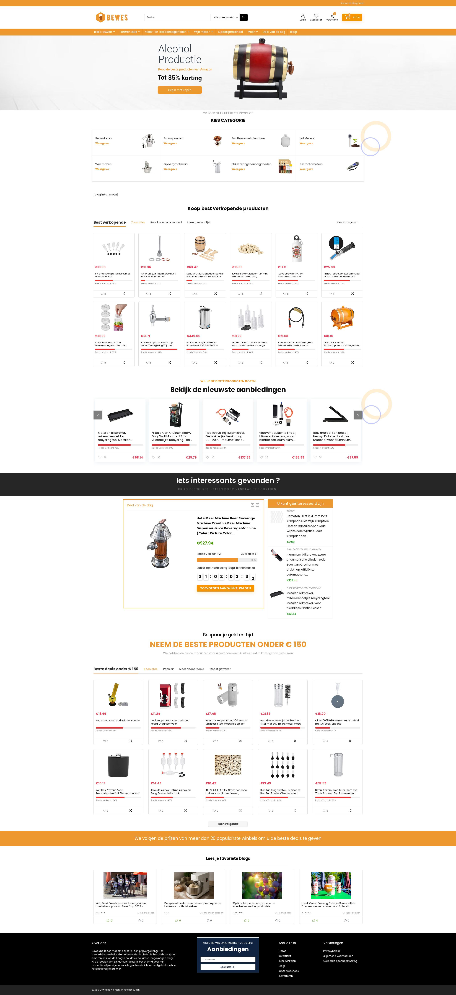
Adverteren (286, 976)
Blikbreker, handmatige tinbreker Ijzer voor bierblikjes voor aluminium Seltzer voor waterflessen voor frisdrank (332, 440)
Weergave (102, 143)
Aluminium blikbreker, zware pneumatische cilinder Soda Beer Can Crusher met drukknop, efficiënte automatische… (306, 565)
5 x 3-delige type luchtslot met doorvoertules (112, 275)
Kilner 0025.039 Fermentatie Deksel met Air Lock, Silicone (337, 722)
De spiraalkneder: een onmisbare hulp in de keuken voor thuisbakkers (192, 904)
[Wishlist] (316, 16)
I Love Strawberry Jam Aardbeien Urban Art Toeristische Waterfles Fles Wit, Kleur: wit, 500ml (295, 278)
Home (282, 951)
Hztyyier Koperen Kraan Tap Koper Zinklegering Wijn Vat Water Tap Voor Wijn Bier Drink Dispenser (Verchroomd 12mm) (159, 347)
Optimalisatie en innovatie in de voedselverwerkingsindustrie (254, 904)
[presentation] (98, 415)
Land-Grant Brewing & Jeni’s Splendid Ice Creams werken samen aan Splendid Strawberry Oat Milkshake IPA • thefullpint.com (328, 908)
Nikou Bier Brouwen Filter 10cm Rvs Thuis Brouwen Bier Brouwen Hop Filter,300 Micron (336, 793)
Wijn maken (202, 32)
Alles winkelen (287, 961)
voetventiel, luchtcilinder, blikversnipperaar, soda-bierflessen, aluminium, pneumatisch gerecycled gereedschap (224, 440)
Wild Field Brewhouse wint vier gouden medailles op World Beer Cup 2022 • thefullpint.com (121, 906)
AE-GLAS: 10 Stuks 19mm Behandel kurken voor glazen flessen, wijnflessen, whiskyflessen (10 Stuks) (228, 793)
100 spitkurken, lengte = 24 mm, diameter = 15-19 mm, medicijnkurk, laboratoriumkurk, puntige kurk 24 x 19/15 (250, 278)
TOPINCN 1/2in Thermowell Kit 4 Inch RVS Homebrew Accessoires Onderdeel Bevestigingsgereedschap (158, 278)
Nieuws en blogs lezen (352, 3)
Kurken (290, 510)
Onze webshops (289, 971)
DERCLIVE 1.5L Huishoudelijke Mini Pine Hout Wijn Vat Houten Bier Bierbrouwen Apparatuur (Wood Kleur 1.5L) (204, 278)
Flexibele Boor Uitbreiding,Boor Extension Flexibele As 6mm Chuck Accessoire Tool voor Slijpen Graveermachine (295, 347)
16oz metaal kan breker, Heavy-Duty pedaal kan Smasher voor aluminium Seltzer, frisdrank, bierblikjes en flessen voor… (279, 440)
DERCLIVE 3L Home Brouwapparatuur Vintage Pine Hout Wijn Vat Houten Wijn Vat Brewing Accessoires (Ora (341, 347)
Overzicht (285, 956)
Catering (238, 912)
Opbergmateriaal (230, 32)
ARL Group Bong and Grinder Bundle (118, 720)
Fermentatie (128, 32)
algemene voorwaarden (338, 956)
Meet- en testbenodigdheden (165, 32)
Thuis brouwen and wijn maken (304, 549)
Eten (166, 912)
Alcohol (100, 912)
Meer (251, 32)
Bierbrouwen (103, 32)
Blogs (293, 32)
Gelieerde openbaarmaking (340, 961)
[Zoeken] (244, 17)
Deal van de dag (274, 32)
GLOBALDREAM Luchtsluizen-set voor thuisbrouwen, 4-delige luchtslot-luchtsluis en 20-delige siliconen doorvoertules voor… (250, 347)
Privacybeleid (331, 951)
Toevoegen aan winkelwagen (225, 588)
